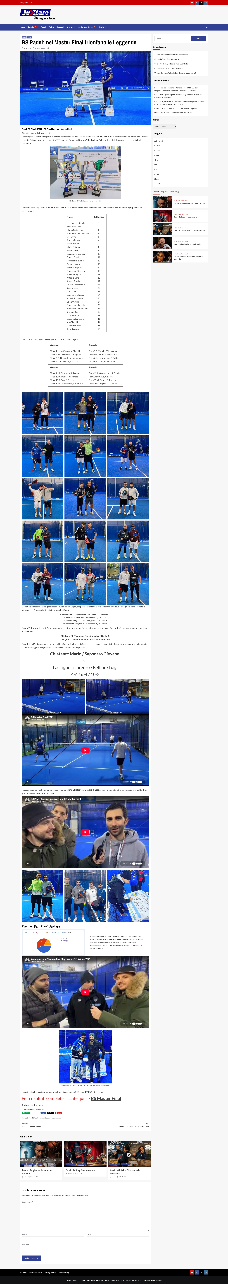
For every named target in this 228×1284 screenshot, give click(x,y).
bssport (48, 1118)
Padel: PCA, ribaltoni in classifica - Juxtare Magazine (175, 101)
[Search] (206, 27)
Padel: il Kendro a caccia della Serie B (180, 91)
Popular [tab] (164, 191)
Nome (25, 1234)
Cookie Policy (63, 1272)
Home (22, 27)
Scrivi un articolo (86, 27)
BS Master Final (106, 1098)
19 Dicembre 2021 (41, 48)
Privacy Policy (50, 1272)
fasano (54, 1118)
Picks (29, 37)
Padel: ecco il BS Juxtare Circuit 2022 (134, 1125)
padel (59, 1118)
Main (156, 165)
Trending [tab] (174, 191)
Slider (156, 179)
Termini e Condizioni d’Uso (31, 1272)
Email (90, 1234)
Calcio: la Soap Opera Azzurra (80, 1170)
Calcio (51, 27)
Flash (24, 1164)
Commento (27, 1202)
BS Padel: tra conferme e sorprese (183, 108)
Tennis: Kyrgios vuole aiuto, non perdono (171, 54)
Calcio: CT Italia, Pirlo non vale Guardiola (171, 64)
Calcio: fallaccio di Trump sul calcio (168, 68)
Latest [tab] (156, 191)
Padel (43, 27)
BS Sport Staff (28, 48)
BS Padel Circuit (32, 1118)
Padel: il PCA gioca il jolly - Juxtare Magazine (172, 95)
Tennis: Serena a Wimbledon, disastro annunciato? (175, 73)
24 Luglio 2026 (122, 1177)
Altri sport (71, 27)
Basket (60, 27)
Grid (29, 1164)
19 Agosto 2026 (34, 1177)
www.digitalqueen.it (40, 133)
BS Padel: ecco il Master (31, 1125)
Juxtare (102, 27)
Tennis (32, 27)
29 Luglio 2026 (78, 1173)
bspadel (42, 1118)
